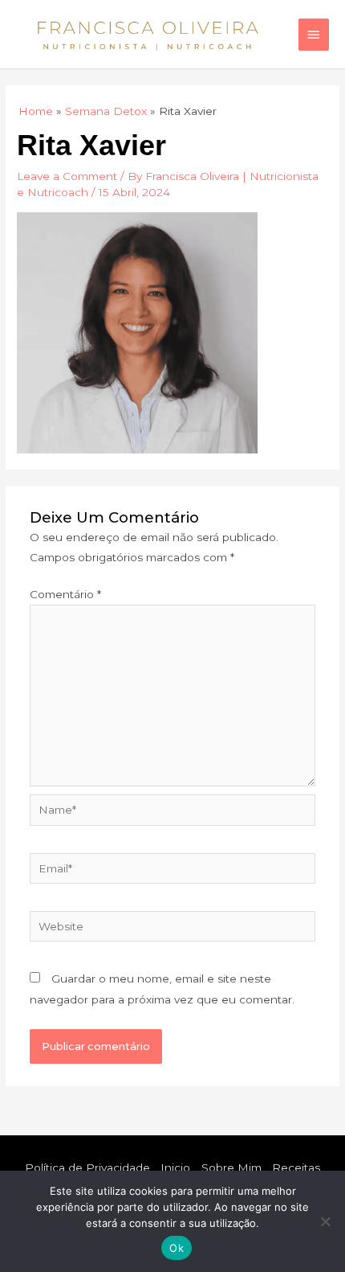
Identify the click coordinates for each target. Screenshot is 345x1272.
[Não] (325, 1221)
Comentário (65, 594)
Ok (176, 1247)
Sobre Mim (231, 1167)
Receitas (296, 1167)
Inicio (175, 1167)
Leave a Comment (67, 176)
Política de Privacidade (87, 1167)
